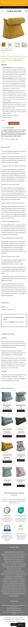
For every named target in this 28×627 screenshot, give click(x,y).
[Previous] (3, 28)
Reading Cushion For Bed (21, 406)
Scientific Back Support (12, 134)
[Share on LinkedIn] (13, 139)
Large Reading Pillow (8, 48)
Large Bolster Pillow (18, 576)
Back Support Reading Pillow (10, 556)
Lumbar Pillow (22, 581)
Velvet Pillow (15, 593)
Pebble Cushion (6, 586)
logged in (12, 322)
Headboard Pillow (7, 429)
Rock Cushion (22, 588)
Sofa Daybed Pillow (8, 136)
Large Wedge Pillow (7, 455)
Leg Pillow (15, 578)
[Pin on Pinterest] (9, 139)
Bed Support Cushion (19, 559)
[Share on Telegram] (16, 139)
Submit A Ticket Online (15, 608)
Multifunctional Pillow (19, 583)
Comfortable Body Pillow (17, 561)
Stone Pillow (18, 591)
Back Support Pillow (21, 554)
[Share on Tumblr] (14, 139)
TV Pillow (24, 591)
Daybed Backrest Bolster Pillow (10, 566)
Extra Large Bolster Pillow (7, 574)
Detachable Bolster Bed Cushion (14, 569)
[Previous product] (5, 53)
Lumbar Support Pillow (8, 583)
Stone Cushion (11, 591)
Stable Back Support (17, 136)
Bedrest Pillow (7, 480)
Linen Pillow (21, 578)
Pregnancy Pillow (6, 588)
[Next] (24, 28)
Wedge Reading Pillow (14, 595)
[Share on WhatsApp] (2, 139)
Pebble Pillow (14, 586)
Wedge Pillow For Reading (21, 481)
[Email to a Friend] (7, 139)
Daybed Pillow (21, 566)
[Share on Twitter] (5, 139)
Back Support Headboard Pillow (9, 554)
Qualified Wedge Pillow (10, 133)
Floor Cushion (17, 574)
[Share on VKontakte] (11, 139)
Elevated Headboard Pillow (9, 571)
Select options (7, 410)
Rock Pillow (4, 591)
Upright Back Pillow (7, 593)
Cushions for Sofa (17, 131)
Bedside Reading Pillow (9, 559)
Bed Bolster (21, 429)
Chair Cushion (4, 131)
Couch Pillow (10, 131)
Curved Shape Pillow (21, 564)
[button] (2, 11)
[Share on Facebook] (3, 139)
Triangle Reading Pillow (21, 455)
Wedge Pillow (22, 593)
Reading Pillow (18, 133)
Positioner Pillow (21, 586)
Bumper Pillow (8, 561)
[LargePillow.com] (14, 11)
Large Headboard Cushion (7, 406)
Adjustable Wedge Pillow (9, 130)
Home (2, 48)
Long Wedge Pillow (13, 581)
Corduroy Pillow (5, 564)
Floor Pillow (23, 574)
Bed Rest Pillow (20, 556)
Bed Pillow (24, 130)
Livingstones (5, 581)
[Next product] (2, 53)
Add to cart (14, 123)
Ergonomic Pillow (20, 571)
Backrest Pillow (18, 130)
